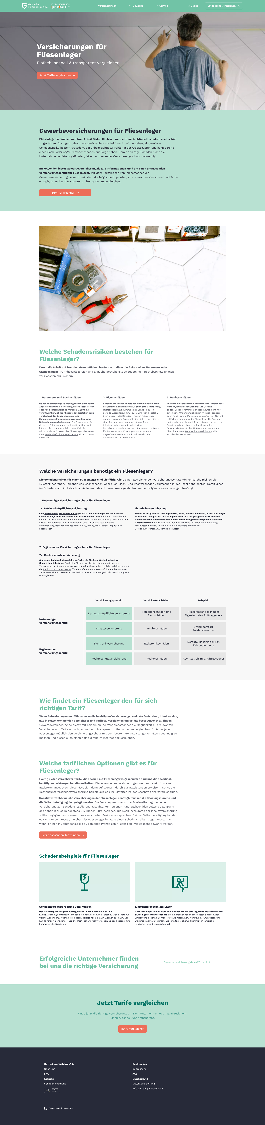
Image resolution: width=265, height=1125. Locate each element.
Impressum (139, 1068)
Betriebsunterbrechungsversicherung (63, 791)
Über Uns (49, 1068)
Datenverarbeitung (143, 1083)
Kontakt (49, 1078)
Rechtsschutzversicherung (198, 431)
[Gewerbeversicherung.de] (45, 6)
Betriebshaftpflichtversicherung (61, 434)
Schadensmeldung (55, 1083)
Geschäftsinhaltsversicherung (157, 791)
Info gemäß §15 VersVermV (148, 1088)
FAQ (46, 1073)
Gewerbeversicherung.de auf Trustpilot (187, 962)
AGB (135, 1073)
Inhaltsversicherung (113, 425)
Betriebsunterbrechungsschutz (119, 428)
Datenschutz (140, 1078)
